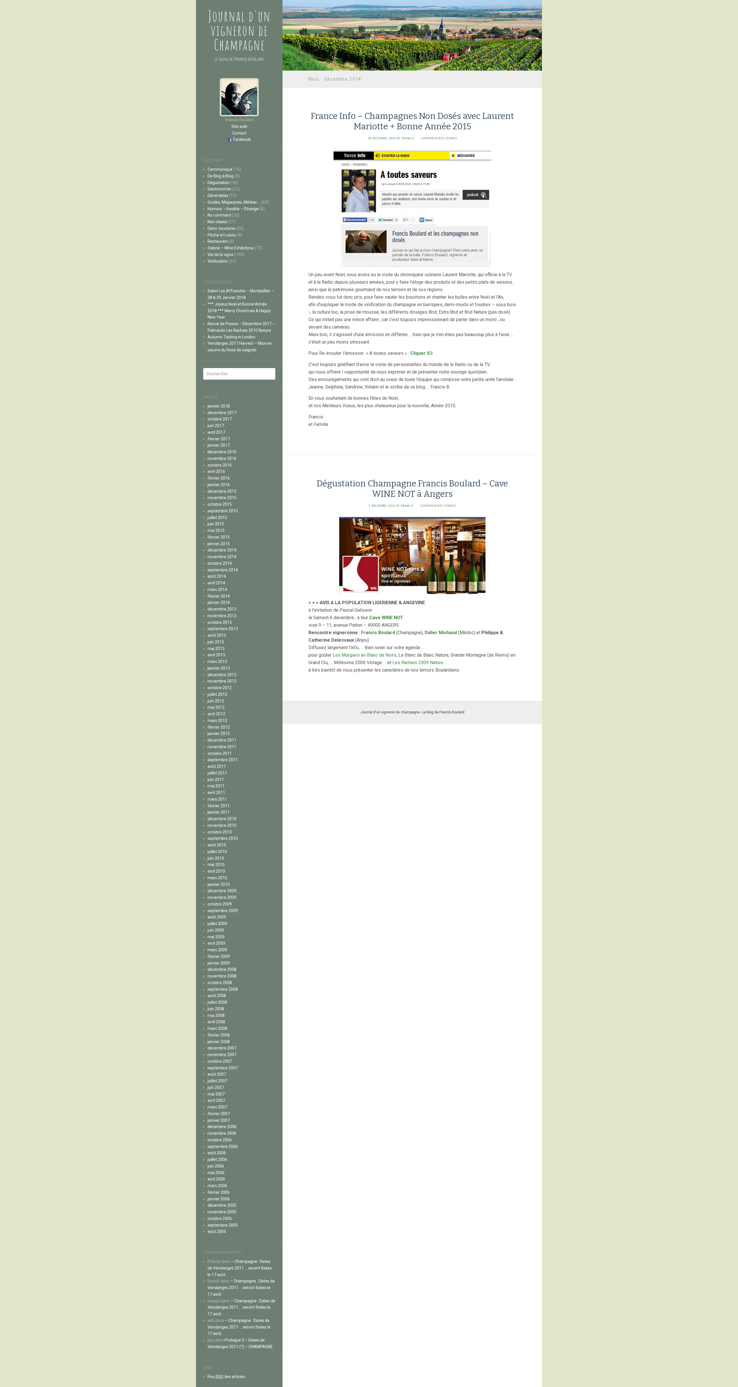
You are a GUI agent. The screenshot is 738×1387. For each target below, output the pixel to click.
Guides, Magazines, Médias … (234, 202)
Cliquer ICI (421, 353)
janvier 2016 (219, 484)
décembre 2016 (222, 452)
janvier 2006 (219, 1199)
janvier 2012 (219, 733)
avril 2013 (216, 655)
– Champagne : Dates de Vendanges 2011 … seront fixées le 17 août (240, 1268)
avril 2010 (216, 871)
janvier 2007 (219, 1120)
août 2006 (217, 1153)
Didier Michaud (441, 632)
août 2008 (217, 995)
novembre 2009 (222, 897)
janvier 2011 (219, 812)
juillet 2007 (217, 1081)
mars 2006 (217, 1185)
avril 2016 (216, 471)
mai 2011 (216, 786)
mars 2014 (217, 589)
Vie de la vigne (221, 254)
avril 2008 (216, 1022)
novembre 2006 (222, 1133)
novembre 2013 (222, 615)
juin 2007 (216, 1087)
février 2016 (219, 478)
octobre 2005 (220, 1218)
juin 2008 (216, 1009)
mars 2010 (217, 878)
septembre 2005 (223, 1225)
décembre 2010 (222, 818)
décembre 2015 (222, 491)
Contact (239, 133)
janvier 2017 (219, 445)
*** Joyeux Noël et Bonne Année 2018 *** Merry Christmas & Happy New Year (239, 311)
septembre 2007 (223, 1068)
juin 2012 (216, 701)
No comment (219, 215)
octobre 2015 (220, 504)
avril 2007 (216, 1100)
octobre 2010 (220, 832)
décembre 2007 (222, 1048)
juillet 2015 (217, 517)
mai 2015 (216, 530)
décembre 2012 (222, 674)
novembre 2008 (222, 976)
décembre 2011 (222, 740)
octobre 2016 (220, 465)
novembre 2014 (222, 556)
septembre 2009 (223, 910)
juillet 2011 (217, 773)
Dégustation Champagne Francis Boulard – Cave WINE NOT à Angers (412, 488)
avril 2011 (216, 792)
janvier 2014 (219, 602)
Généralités (218, 195)
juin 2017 (216, 425)
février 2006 (219, 1192)
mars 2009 (217, 950)
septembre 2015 (223, 511)
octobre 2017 (220, 419)
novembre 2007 (222, 1054)
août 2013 (217, 635)
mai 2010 (216, 864)
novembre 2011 (222, 746)
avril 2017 (216, 432)
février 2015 (219, 537)
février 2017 (219, 439)
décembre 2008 (222, 969)
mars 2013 (217, 661)
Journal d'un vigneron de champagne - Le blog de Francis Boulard (412, 712)
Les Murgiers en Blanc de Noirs (364, 655)
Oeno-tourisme (221, 228)
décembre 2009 (222, 890)
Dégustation (219, 182)
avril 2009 (216, 943)
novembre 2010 (222, 825)
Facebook (242, 139)
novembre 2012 (222, 681)
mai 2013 (216, 648)
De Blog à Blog (221, 176)
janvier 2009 (219, 963)
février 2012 (219, 727)
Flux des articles (226, 1376)
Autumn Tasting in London (231, 337)
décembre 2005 (222, 1205)
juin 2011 (216, 779)
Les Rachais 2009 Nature (417, 662)
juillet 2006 (217, 1159)
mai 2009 (216, 937)
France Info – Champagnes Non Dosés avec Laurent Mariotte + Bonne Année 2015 (412, 121)
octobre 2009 (220, 904)
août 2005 (217, 1231)
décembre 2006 (222, 1126)
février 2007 (219, 1113)
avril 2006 (216, 1179)
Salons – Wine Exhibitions (231, 248)
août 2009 (217, 917)
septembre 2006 (223, 1146)
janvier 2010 (219, 884)
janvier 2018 (219, 406)
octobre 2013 (220, 622)
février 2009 (219, 956)
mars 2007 (217, 1107)
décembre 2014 (222, 550)
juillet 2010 (217, 851)
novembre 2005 (222, 1212)
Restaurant (218, 241)
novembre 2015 (222, 497)
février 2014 (219, 596)
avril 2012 (216, 714)
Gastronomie (219, 189)
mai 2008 (216, 1015)
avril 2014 (216, 583)
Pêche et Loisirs (222, 235)
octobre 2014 (220, 563)
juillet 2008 (217, 1002)
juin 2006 (216, 1166)
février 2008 (219, 1035)
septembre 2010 (223, 838)
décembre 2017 (222, 412)
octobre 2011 (220, 753)
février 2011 (219, 806)
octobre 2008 (220, 982)
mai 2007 (216, 1094)
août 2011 (217, 766)
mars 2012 (217, 720)
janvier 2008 (219, 1041)
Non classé (217, 221)
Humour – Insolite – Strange (233, 208)
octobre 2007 (220, 1061)
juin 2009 (216, 930)
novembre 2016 (222, 458)
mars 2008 (217, 1028)
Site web (239, 126)
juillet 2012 (217, 694)
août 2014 (217, 576)
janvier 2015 (219, 543)
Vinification (218, 261)
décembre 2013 (222, 609)
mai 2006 (216, 1172)
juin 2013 (216, 642)
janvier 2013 (219, 668)
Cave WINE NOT (386, 617)
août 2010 (217, 845)
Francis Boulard (378, 632)
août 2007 (217, 1074)
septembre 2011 (223, 759)
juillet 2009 (217, 923)
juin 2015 (216, 524)
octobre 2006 (220, 1140)
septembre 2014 (223, 570)
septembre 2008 (223, 989)
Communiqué (220, 169)
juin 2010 (216, 858)
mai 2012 (216, 707)
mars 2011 (217, 799)
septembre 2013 (223, 628)
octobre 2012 (220, 687)
